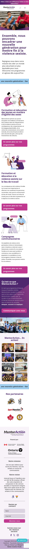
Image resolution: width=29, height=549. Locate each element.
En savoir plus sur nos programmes (12, 143)
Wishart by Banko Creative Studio (16, 546)
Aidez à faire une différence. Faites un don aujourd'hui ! (14, 2)
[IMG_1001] (21, 351)
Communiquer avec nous (14, 310)
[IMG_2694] (8, 351)
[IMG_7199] (8, 361)
